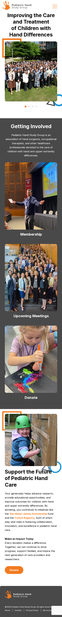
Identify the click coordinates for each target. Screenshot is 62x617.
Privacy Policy (32, 610)
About (7, 610)
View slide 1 (25, 106)
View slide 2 (29, 106)
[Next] (49, 71)
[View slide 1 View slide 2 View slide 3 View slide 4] (31, 71)
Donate (14, 570)
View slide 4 (36, 106)
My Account (48, 610)
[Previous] (12, 71)
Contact (18, 610)
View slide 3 (33, 106)
